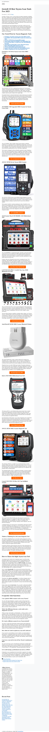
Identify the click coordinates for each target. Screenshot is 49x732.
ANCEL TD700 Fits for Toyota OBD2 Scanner (14, 40)
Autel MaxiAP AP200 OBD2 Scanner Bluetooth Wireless (16, 44)
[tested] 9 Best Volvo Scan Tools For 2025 (11, 661)
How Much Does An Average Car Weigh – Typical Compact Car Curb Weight (6, 709)
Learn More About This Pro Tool (17, 266)
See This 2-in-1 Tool (17, 478)
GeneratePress (20, 731)
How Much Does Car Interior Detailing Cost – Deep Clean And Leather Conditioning (7, 713)
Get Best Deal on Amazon (17, 320)
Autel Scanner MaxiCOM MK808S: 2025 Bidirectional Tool (17, 41)
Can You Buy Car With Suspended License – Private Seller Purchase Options (6, 718)
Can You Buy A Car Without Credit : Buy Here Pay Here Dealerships (7, 705)
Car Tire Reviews (5, 1)
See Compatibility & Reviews (17, 212)
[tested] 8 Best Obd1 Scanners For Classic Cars (12, 660)
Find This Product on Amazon (17, 553)
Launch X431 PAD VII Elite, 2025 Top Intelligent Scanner (17, 48)
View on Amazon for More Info (17, 158)
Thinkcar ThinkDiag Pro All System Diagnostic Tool (15, 49)
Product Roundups (6, 659)
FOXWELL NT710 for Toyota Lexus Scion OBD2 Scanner (17, 36)
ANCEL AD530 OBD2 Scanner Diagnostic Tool (14, 46)
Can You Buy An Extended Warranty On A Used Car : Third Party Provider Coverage (7, 701)
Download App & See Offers (17, 372)
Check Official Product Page (17, 425)
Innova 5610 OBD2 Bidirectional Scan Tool (13, 45)
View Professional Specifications (17, 533)
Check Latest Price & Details (17, 103)
